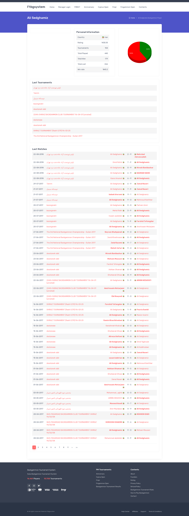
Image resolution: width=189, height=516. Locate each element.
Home (52, 7)
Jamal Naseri (142, 184)
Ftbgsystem (36, 7)
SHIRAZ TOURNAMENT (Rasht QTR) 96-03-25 (51, 131)
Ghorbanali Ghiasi (115, 275)
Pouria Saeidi (143, 310)
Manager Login (64, 7)
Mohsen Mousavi (114, 259)
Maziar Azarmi (142, 315)
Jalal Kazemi (116, 243)
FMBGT (77, 7)
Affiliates (135, 511)
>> (77, 447)
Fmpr (114, 7)
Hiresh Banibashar (145, 168)
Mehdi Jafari (116, 248)
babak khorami (115, 194)
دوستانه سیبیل (39, 98)
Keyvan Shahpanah (113, 232)
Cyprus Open (103, 7)
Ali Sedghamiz (116, 154)
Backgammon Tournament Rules (142, 490)
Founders (134, 477)
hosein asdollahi (115, 216)
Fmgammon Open (128, 7)
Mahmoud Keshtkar (144, 200)
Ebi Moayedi (117, 296)
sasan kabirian (115, 358)
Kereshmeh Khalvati (114, 326)
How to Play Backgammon (140, 493)
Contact (134, 496)
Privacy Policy (136, 483)
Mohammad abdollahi (113, 438)
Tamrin (36, 93)
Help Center (125, 511)
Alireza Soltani (115, 336)
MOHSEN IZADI (143, 414)
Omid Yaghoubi (143, 342)
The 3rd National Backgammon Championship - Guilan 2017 (57, 136)
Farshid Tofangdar (145, 221)
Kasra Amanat (116, 178)
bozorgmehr (38, 104)
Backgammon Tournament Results (108, 487)
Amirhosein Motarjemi (146, 227)
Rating (133, 480)
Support (143, 511)
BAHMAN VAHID (143, 173)
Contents (143, 7)
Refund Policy (135, 487)
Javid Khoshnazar (114, 237)
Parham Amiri (142, 205)
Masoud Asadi (116, 403)
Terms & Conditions (155, 511)
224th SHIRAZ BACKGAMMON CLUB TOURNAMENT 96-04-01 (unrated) (62, 115)
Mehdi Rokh (117, 211)
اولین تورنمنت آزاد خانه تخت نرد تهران (47, 88)
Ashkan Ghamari (115, 270)
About (133, 474)
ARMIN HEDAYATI (144, 280)
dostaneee (37, 120)
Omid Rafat (117, 162)
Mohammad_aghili (114, 393)
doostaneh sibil (39, 109)
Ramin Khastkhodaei (112, 320)
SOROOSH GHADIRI (114, 422)
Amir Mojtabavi (116, 409)
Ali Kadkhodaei (143, 347)
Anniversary (89, 7)
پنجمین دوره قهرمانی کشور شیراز (59, 393)
